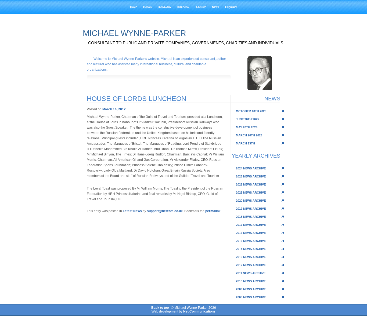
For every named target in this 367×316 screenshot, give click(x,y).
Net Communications (199, 311)
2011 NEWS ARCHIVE (250, 273)
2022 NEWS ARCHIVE (251, 184)
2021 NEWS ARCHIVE (251, 192)
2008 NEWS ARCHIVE (251, 297)
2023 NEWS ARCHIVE (251, 176)
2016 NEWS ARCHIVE (251, 232)
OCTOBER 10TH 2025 (251, 111)
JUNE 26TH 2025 (247, 119)
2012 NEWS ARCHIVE (251, 265)
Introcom (183, 7)
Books (147, 7)
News (215, 7)
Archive (201, 7)
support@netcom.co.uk (165, 211)
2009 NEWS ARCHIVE (251, 289)
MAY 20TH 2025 (246, 127)
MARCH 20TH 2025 (249, 135)
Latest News (132, 211)
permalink (213, 211)
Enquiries (231, 7)
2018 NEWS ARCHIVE (251, 216)
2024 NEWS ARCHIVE (251, 168)
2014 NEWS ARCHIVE (251, 248)
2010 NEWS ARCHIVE (251, 281)
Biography (164, 7)
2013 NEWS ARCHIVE (251, 257)
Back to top (160, 308)
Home (133, 7)
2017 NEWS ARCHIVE (251, 224)
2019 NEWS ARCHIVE (251, 208)
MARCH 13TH (245, 143)
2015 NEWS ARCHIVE (251, 240)
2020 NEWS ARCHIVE (251, 200)
